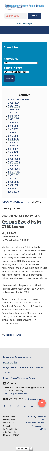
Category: (11, 59)
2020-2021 (13, 120)
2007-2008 (14, 162)
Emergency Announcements (17, 357)
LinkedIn (32, 406)
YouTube (25, 406)
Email (16, 209)
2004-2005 (14, 172)
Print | (7, 209)
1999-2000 (13, 189)
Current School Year (19, 100)
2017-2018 (13, 130)
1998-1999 (13, 192)
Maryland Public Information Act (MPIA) (23, 368)
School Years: (13, 68)
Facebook (4, 406)
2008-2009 (14, 159)
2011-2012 (13, 149)
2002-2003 (14, 179)
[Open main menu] (24, 30)
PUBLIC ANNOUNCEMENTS (15, 202)
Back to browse (12, 335)
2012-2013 (13, 146)
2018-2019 (13, 126)
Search (34, 16)
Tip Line (6, 373)
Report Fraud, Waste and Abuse (19, 378)
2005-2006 (14, 169)
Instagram (18, 406)
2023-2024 (14, 110)
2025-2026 (14, 103)
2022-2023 (13, 113)
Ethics (43, 429)
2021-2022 (13, 116)
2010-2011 (13, 153)
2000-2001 (13, 185)
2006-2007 (14, 166)
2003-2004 (14, 176)
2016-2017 (13, 133)
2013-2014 (13, 143)
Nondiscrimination (35, 423)
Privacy (31, 417)
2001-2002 (13, 182)
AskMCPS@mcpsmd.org (15, 394)
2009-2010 (13, 156)
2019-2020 (13, 123)
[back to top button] (42, 403)
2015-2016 (13, 136)
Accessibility (38, 426)
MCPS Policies (10, 362)
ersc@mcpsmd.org (32, 399)
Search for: (11, 47)
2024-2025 (14, 106)
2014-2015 (13, 139)
